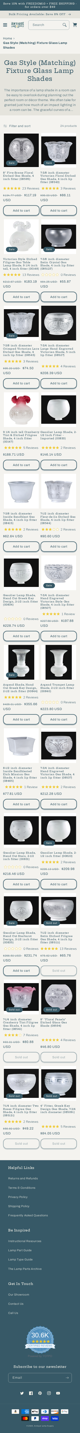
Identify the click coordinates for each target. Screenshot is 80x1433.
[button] (5, 24)
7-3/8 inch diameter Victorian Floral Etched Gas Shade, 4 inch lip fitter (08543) (58, 177)
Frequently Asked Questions (28, 1215)
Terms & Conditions (21, 1187)
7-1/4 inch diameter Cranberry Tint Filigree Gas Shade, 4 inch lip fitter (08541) (20, 1024)
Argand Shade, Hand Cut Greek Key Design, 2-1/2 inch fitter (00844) (20, 688)
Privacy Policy (17, 1197)
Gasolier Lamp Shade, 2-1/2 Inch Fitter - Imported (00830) (58, 435)
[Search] (64, 24)
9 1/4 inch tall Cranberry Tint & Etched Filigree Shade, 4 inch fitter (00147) (21, 436)
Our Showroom (18, 1294)
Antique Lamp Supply (44, 1426)
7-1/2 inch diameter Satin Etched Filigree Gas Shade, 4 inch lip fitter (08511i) (56, 937)
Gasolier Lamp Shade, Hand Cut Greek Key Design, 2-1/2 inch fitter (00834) (20, 600)
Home (7, 38)
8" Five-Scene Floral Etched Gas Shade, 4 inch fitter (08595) (18, 176)
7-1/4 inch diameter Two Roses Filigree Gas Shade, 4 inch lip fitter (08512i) (21, 1110)
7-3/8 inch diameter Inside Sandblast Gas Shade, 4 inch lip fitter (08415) (20, 518)
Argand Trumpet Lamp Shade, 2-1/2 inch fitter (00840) (57, 688)
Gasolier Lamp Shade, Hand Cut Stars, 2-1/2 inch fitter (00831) (19, 856)
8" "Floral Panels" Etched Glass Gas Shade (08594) (53, 1022)
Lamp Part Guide (20, 1250)
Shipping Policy (19, 1206)
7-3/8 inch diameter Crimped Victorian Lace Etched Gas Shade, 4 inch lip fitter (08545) (21, 350)
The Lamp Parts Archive (25, 1268)
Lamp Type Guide (20, 1259)
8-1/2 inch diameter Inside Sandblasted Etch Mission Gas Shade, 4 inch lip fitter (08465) (20, 774)
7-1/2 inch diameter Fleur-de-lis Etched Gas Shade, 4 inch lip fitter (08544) (58, 518)
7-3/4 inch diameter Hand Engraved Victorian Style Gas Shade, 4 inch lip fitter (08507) (57, 601)
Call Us (13, 1313)
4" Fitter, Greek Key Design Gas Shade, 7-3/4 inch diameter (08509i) (58, 1109)
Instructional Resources (24, 1241)
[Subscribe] (67, 1378)
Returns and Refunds (23, 1178)
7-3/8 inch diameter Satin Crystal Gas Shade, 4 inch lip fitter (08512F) (57, 264)
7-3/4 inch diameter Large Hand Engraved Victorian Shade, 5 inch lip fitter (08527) (58, 350)
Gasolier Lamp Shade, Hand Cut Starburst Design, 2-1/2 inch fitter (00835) (20, 937)
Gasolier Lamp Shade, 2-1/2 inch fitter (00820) (58, 854)
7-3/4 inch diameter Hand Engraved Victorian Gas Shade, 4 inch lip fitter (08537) (57, 772)
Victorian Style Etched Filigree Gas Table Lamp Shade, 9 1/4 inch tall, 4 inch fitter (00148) (21, 264)
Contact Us (16, 1303)
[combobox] (49, 25)
